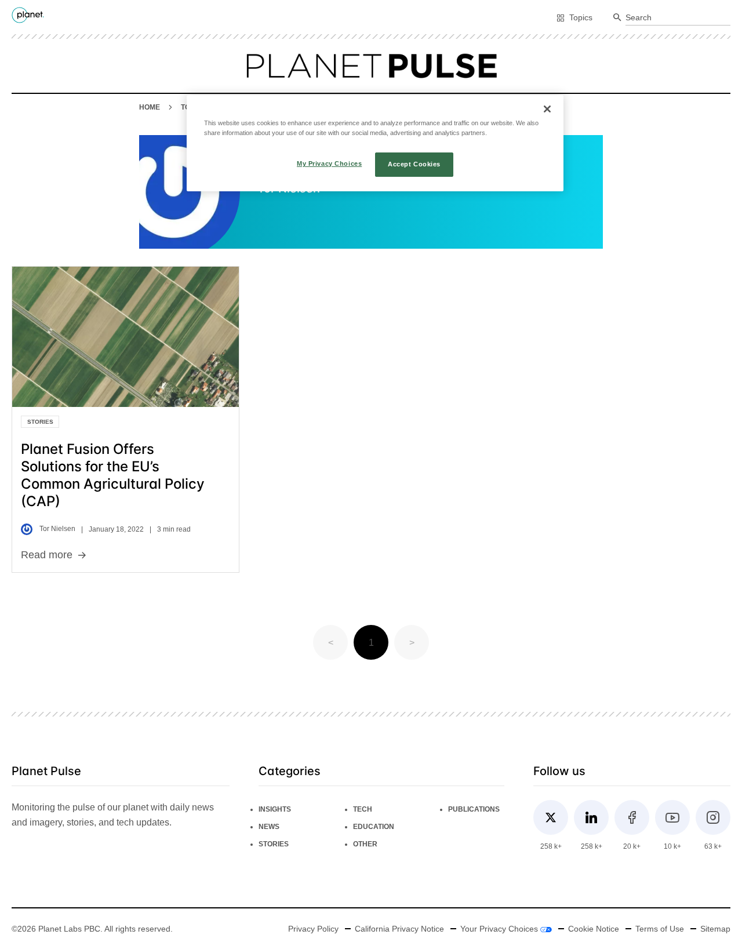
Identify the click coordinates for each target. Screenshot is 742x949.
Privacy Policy (313, 928)
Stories (40, 422)
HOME (149, 107)
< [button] (330, 643)
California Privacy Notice (399, 928)
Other (365, 844)
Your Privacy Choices (500, 928)
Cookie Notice (593, 928)
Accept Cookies (414, 164)
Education (373, 827)
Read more (46, 555)
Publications (474, 809)
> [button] (411, 643)
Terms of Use (659, 928)
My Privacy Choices (329, 163)
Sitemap (715, 928)
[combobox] (677, 18)
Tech (362, 809)
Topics (580, 17)
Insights (275, 809)
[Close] (547, 109)
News (269, 827)
